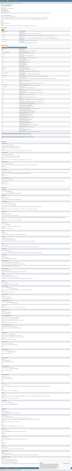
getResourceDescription (22, 77)
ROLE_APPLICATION (21, 32)
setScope (20, 130)
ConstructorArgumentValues (6, 52)
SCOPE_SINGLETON (21, 41)
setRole (20, 128)
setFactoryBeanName (22, 114)
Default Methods (23, 47)
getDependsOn (21, 54)
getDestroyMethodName (22, 59)
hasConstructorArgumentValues (23, 84)
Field (6, 3)
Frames (10, 2)
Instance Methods (10, 47)
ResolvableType (4, 75)
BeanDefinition (4, 68)
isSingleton (21, 100)
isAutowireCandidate (22, 91)
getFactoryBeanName (22, 61)
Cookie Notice (52, 468)
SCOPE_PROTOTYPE (21, 39)
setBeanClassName (21, 105)
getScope (20, 82)
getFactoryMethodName (22, 63)
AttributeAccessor (3, 8)
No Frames (13, 2)
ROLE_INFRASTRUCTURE (22, 34)
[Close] (69, 461)
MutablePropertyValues (5, 334)
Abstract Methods (17, 47)
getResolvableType (22, 75)
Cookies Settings (66, 463)
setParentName (21, 123)
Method (11, 3)
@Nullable (3, 232)
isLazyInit (20, 93)
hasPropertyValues (22, 86)
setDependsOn (21, 107)
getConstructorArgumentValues (23, 52)
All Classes (18, 2)
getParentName (21, 70)
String (5, 39)
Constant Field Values (28, 150)
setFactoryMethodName (22, 116)
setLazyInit (21, 121)
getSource (3, 138)
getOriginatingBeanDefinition (23, 68)
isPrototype (21, 98)
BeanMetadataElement (10, 8)
